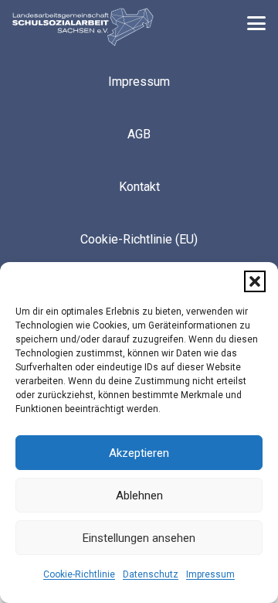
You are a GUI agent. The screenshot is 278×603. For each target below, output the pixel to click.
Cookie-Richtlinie (79, 574)
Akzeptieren (139, 453)
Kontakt (139, 186)
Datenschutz (150, 574)
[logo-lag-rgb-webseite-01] (83, 27)
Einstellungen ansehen (139, 538)
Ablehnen (139, 495)
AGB (139, 134)
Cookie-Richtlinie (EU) (139, 239)
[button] (255, 281)
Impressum (210, 574)
